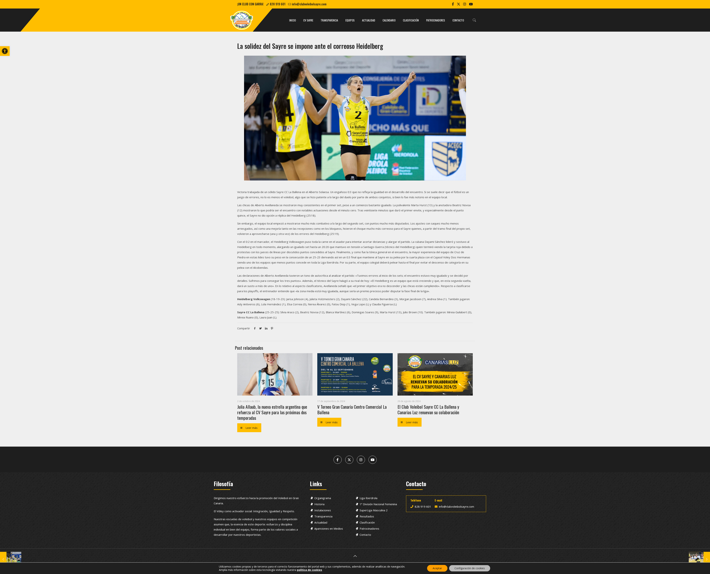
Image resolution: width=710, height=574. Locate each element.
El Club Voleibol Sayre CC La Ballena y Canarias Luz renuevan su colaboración (428, 409)
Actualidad (320, 522)
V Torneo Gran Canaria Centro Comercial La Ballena (352, 409)
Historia (319, 504)
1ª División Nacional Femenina (378, 504)
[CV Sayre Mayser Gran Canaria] (241, 20)
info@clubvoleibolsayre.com (309, 4)
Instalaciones (322, 510)
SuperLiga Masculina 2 (374, 510)
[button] (5, 51)
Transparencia (323, 516)
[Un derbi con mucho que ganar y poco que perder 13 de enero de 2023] (699, 559)
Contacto (365, 534)
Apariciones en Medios (328, 528)
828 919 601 (277, 4)
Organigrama (322, 498)
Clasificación (367, 522)
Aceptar (437, 568)
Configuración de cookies (469, 568)
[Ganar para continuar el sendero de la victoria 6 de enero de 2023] (10, 559)
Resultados (367, 516)
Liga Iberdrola (368, 498)
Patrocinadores (369, 528)
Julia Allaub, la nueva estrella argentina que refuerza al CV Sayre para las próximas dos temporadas (272, 412)
